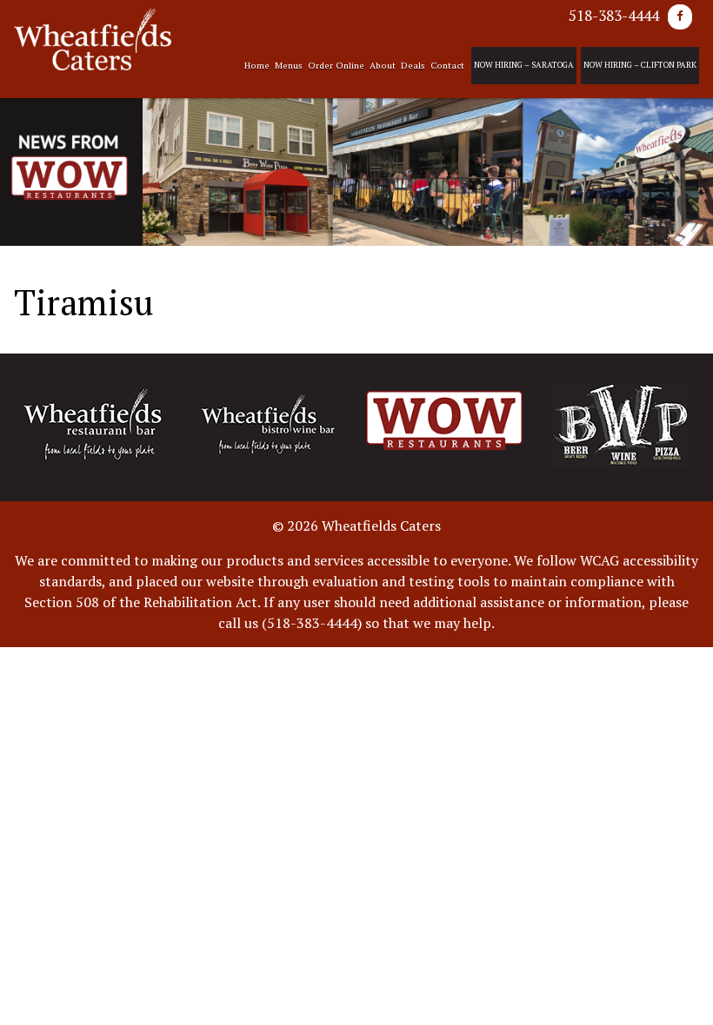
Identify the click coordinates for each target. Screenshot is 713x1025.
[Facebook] (680, 17)
